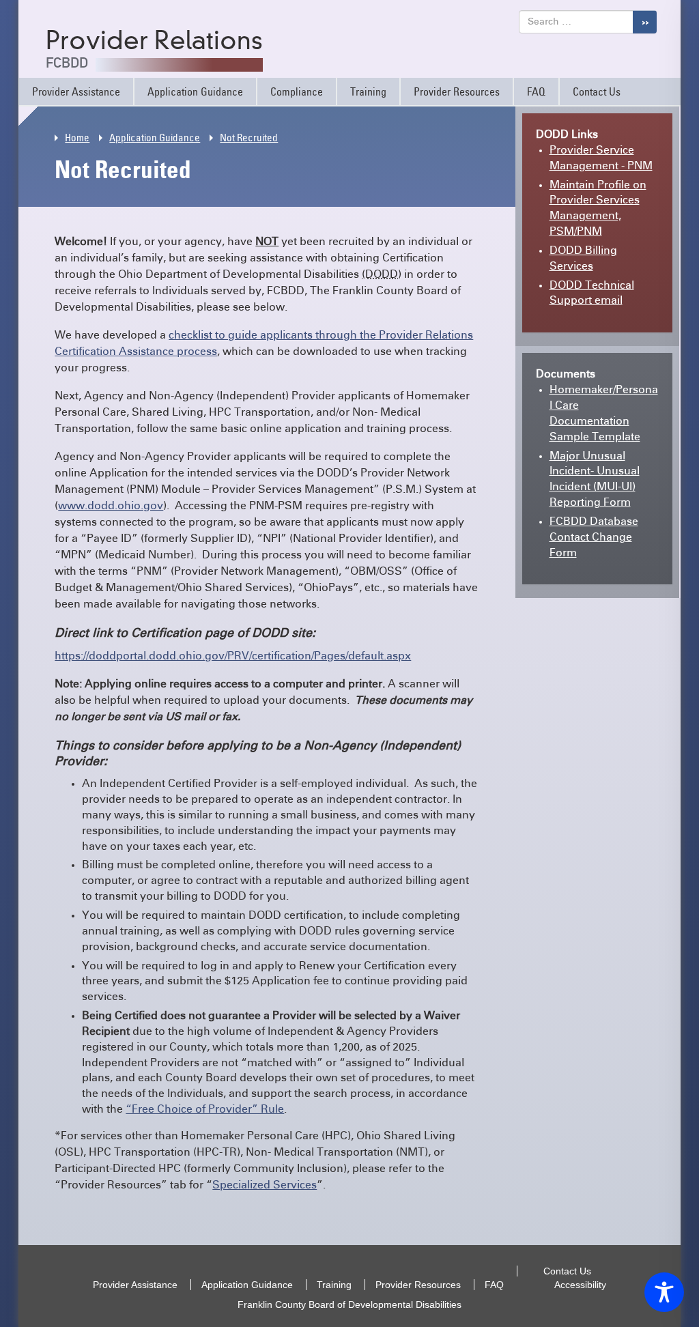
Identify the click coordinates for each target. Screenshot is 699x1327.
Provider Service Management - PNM (601, 161)
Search (645, 21)
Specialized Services (264, 1185)
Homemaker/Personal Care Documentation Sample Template (604, 416)
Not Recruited (249, 137)
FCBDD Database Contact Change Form (594, 540)
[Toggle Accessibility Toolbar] (664, 1292)
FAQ (536, 91)
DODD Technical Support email (592, 296)
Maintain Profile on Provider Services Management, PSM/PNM (598, 212)
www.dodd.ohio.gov (110, 505)
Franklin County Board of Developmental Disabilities (349, 1304)
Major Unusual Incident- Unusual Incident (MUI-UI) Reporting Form (595, 483)
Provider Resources (457, 91)
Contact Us (596, 91)
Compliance (296, 91)
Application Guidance (195, 91)
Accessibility (580, 1284)
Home (77, 137)
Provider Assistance (76, 91)
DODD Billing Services (583, 262)
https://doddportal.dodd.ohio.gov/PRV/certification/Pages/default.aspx (233, 656)
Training (368, 91)
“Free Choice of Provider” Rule (205, 1109)
